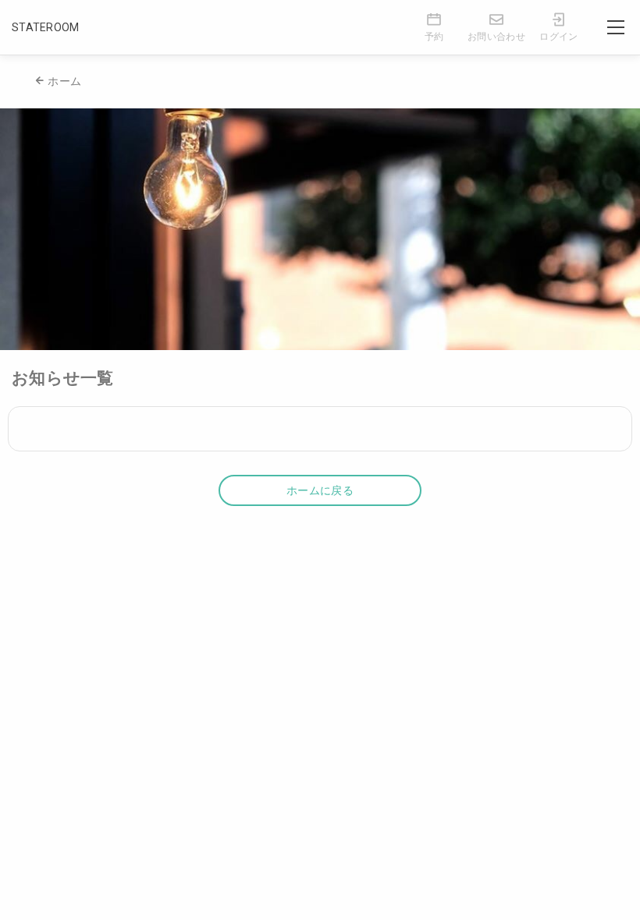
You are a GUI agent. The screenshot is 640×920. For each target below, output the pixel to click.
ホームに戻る (320, 490)
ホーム (64, 81)
